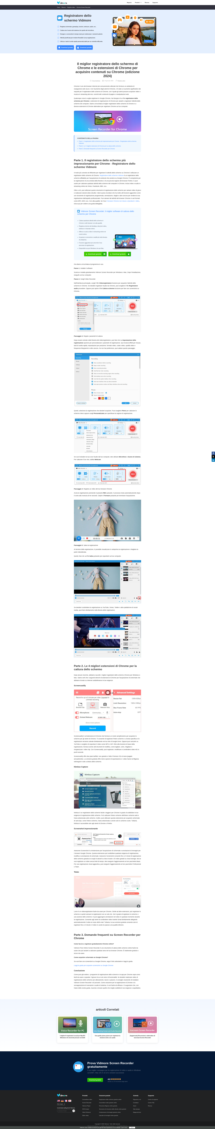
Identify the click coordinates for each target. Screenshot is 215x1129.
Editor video (85, 1115)
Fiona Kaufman (96, 80)
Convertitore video (87, 1099)
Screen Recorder (86, 1102)
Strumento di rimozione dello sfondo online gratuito (112, 1109)
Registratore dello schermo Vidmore (77, 18)
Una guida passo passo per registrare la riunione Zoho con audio (107, 1036)
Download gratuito (67, 47)
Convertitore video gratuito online (108, 1102)
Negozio (129, 2)
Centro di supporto (153, 1099)
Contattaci (135, 1102)
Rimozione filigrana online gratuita (108, 1106)
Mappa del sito (137, 1112)
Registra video (71, 7)
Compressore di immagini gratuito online (110, 1112)
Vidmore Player (86, 1106)
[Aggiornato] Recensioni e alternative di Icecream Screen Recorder (142, 1036)
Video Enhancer (86, 1112)
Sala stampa (136, 1109)
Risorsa (147, 2)
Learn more (124, 1127)
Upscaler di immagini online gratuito (108, 1115)
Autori (134, 1106)
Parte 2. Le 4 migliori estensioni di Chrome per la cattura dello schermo (100, 146)
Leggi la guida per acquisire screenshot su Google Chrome (93, 965)
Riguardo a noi (137, 1099)
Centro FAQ (151, 1102)
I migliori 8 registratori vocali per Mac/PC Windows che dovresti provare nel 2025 (72, 1036)
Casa (58, 7)
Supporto (155, 2)
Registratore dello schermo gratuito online (110, 1099)
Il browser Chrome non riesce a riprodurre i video (122, 201)
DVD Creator (85, 1109)
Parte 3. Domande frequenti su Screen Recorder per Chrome (97, 148)
